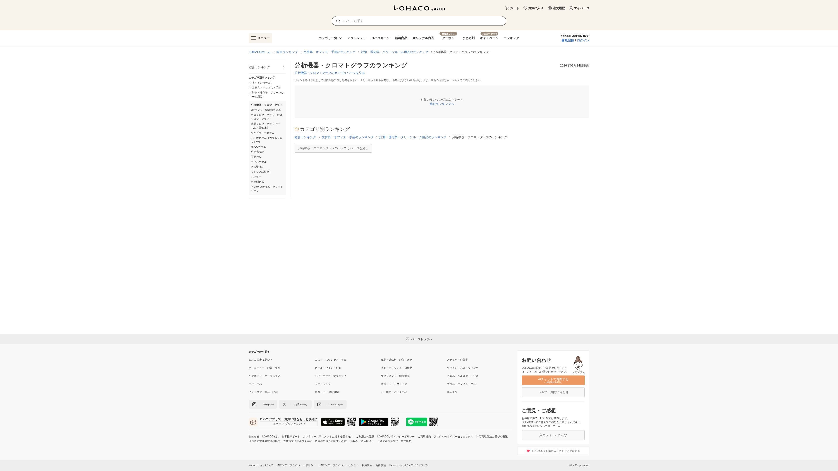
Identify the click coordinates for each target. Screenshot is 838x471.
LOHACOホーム (260, 52)
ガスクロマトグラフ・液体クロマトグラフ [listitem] (266, 116)
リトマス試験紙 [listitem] (260, 171)
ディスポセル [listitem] (259, 161)
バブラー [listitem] (256, 176)
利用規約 (367, 465)
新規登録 (568, 40)
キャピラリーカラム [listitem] (263, 132)
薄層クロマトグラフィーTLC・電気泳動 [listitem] (265, 125)
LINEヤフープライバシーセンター (339, 465)
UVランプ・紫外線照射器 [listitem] (266, 109)
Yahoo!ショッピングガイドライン (409, 465)
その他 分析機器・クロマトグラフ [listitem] (267, 188)
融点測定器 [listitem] (257, 181)
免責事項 (380, 465)
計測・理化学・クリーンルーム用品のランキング (394, 52)
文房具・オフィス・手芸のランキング (329, 52)
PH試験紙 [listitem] (257, 166)
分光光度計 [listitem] (257, 151)
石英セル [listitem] (256, 156)
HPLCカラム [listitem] (258, 146)
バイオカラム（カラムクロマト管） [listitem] (266, 139)
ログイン (583, 40)
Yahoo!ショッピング (261, 465)
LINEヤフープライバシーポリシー (296, 465)
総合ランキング (287, 52)
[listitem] (267, 67)
